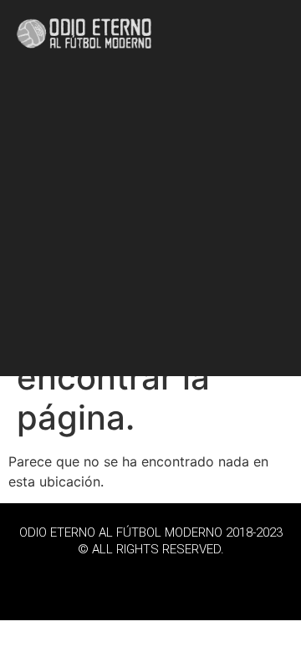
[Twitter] (150, 578)
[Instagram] (196, 578)
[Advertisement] (150, 225)
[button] (270, 34)
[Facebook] (104, 578)
